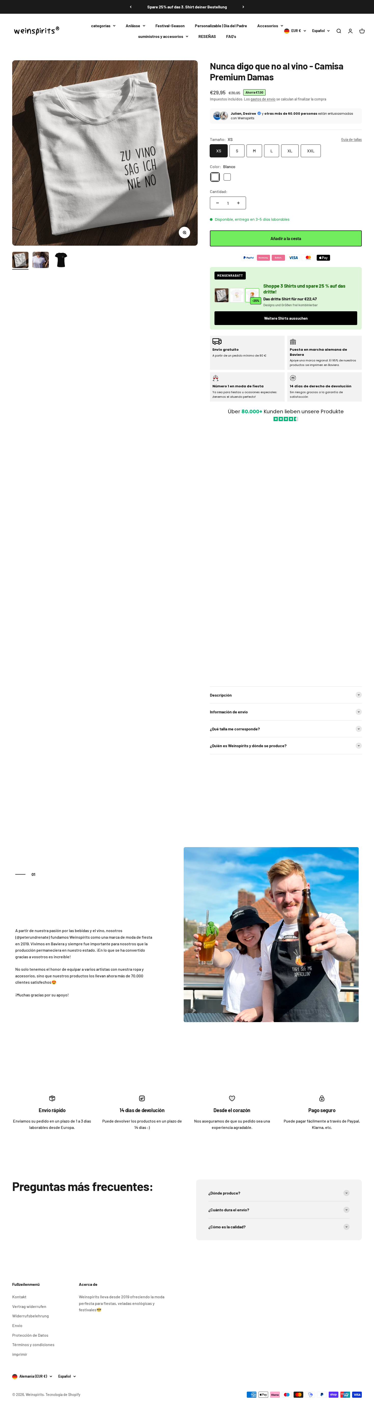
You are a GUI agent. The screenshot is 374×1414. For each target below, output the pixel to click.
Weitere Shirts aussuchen (286, 318)
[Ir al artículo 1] (20, 261)
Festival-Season (170, 25)
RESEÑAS (207, 36)
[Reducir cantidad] (217, 203)
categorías (100, 25)
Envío (17, 1325)
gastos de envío (263, 99)
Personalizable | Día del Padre (221, 25)
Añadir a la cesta (285, 238)
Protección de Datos (30, 1335)
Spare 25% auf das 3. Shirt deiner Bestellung (187, 6)
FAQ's (231, 36)
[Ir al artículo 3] (61, 261)
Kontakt (19, 1296)
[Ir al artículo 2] (41, 261)
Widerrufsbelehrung (30, 1315)
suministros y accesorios (160, 36)
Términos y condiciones (33, 1344)
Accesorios (267, 25)
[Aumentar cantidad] (238, 203)
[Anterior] (131, 7)
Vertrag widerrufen (29, 1306)
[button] (286, 551)
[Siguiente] (243, 7)
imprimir (19, 1354)
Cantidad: (218, 191)
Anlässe (133, 25)
